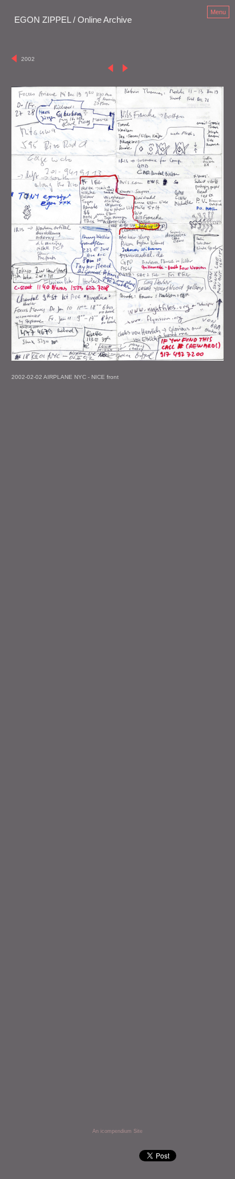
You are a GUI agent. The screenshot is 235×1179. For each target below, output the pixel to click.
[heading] (73, 20)
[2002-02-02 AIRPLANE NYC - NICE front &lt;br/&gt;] (117, 224)
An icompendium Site (117, 1131)
